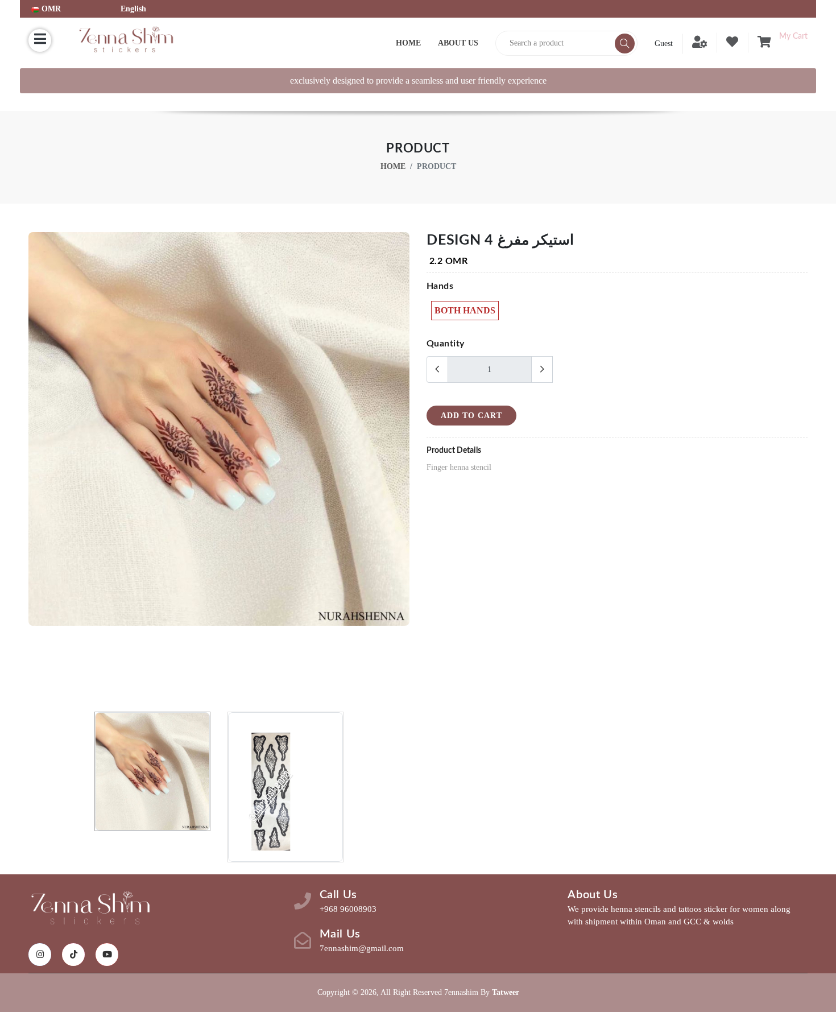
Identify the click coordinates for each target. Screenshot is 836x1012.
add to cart (471, 415)
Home (408, 43)
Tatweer (505, 992)
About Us (458, 43)
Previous (34, 467)
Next (403, 467)
